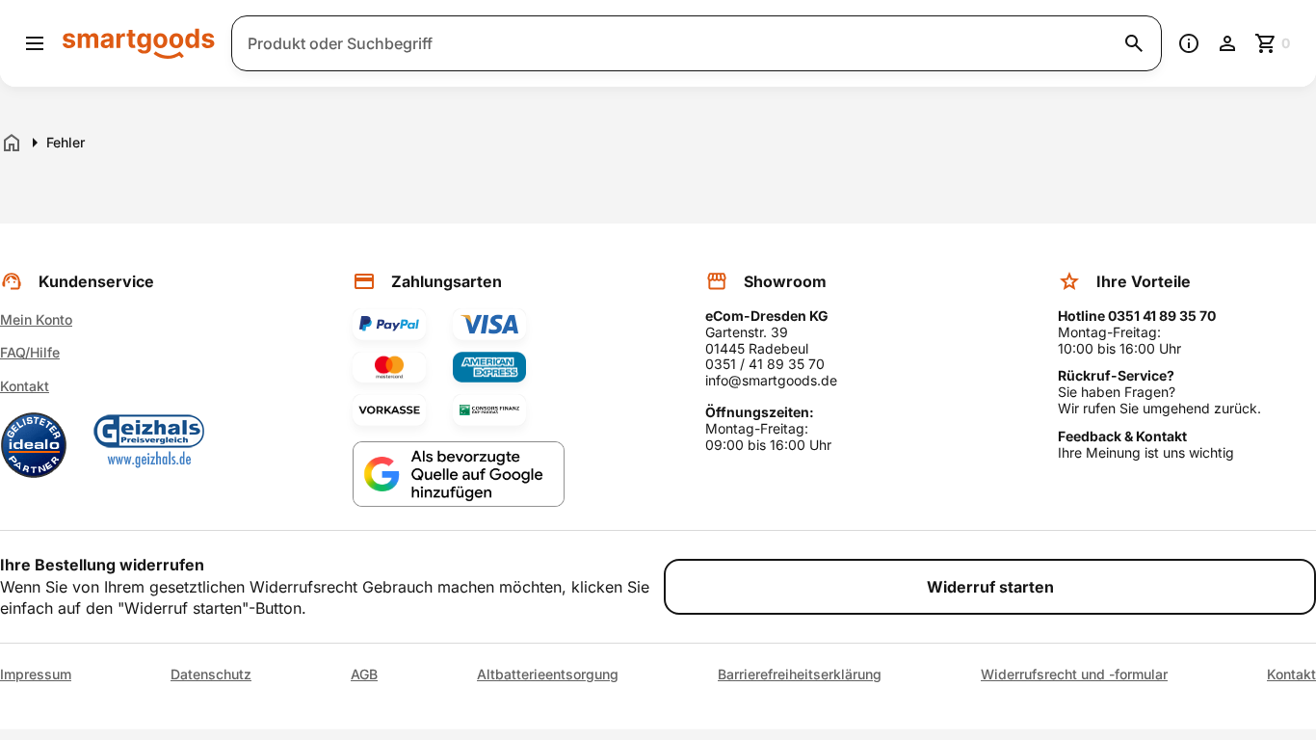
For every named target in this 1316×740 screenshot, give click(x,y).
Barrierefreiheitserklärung (800, 674)
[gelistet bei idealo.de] (33, 445)
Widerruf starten (990, 586)
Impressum (35, 674)
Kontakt (24, 386)
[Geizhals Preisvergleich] (149, 445)
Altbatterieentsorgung (548, 674)
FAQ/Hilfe (30, 352)
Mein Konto (36, 319)
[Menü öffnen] (34, 43)
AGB (364, 674)
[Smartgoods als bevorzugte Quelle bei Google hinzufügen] (459, 474)
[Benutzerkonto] (1227, 43)
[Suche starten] (1133, 43)
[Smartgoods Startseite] (139, 43)
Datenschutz (211, 674)
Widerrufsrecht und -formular (1074, 674)
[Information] (1188, 43)
